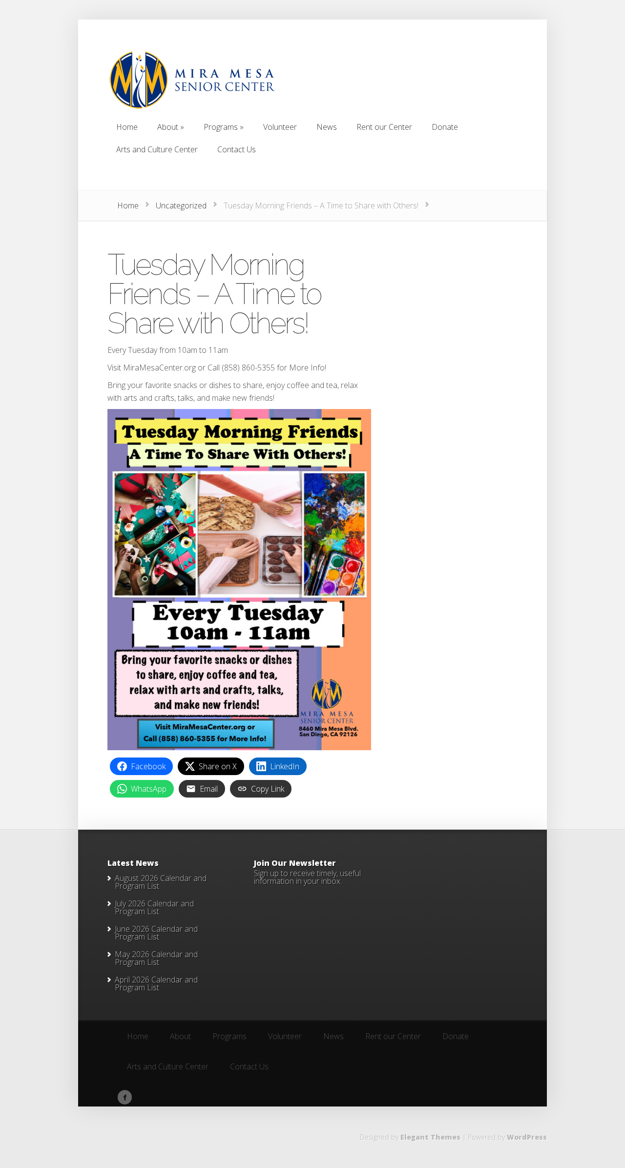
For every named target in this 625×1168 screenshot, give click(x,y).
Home (128, 205)
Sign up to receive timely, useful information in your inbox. (307, 877)
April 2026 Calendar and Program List (156, 983)
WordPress (527, 1137)
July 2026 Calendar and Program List (154, 907)
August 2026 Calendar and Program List (161, 882)
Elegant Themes (430, 1137)
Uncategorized (181, 205)
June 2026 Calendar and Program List (156, 932)
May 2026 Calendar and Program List (156, 958)
